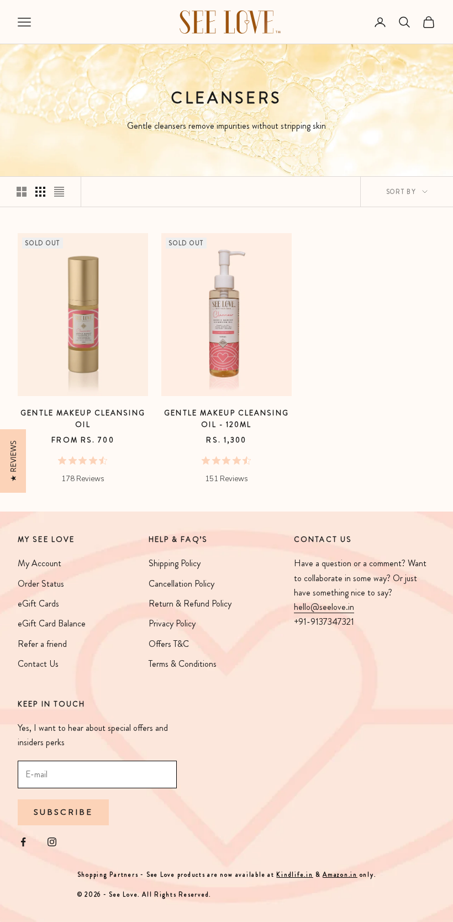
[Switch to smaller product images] (40, 192)
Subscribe (63, 812)
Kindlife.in (294, 874)
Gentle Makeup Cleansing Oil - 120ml (226, 419)
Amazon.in (340, 874)
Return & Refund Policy (190, 603)
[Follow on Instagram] (51, 841)
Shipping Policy (175, 563)
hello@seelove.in (324, 606)
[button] (13, 461)
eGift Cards (38, 603)
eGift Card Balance (52, 623)
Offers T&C (169, 644)
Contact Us (38, 663)
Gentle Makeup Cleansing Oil (82, 419)
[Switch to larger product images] (22, 192)
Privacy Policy (172, 623)
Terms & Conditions (183, 663)
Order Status (41, 583)
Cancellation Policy (181, 583)
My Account (39, 563)
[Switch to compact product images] (59, 192)
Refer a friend (42, 644)
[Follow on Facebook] (23, 841)
